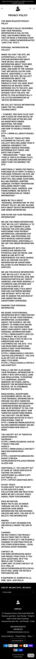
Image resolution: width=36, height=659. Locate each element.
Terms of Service (7, 636)
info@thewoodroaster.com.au (18, 632)
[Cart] (34, 8)
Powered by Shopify (18, 656)
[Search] (30, 8)
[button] (34, 636)
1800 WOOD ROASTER (18, 626)
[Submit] (33, 592)
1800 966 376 (18, 629)
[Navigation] (2, 8)
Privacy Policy (20, 636)
